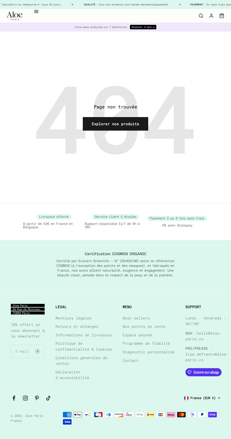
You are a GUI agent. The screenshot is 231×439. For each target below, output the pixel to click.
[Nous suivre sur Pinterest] (37, 398)
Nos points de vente (144, 326)
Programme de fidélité (146, 343)
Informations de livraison (83, 335)
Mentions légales (73, 318)
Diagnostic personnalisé (149, 351)
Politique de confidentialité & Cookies (83, 346)
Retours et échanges (76, 326)
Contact (131, 360)
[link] (15, 16)
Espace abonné (137, 335)
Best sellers (136, 318)
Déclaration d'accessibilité (72, 375)
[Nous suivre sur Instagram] (25, 398)
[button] (36, 11)
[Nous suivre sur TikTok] (48, 398)
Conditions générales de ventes (81, 360)
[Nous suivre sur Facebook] (14, 398)
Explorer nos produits (115, 123)
